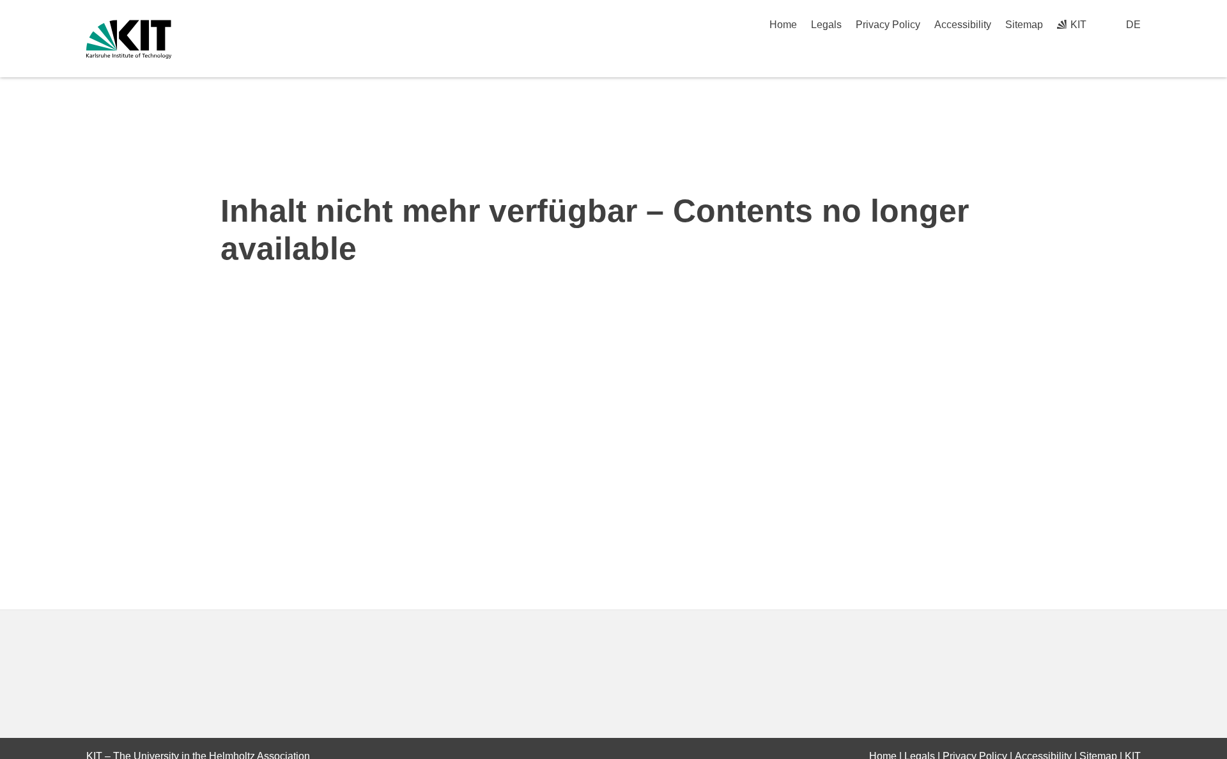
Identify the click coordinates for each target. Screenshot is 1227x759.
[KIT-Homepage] (128, 39)
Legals (826, 24)
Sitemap (1024, 24)
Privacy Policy (888, 24)
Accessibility (962, 24)
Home (783, 24)
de (1133, 24)
